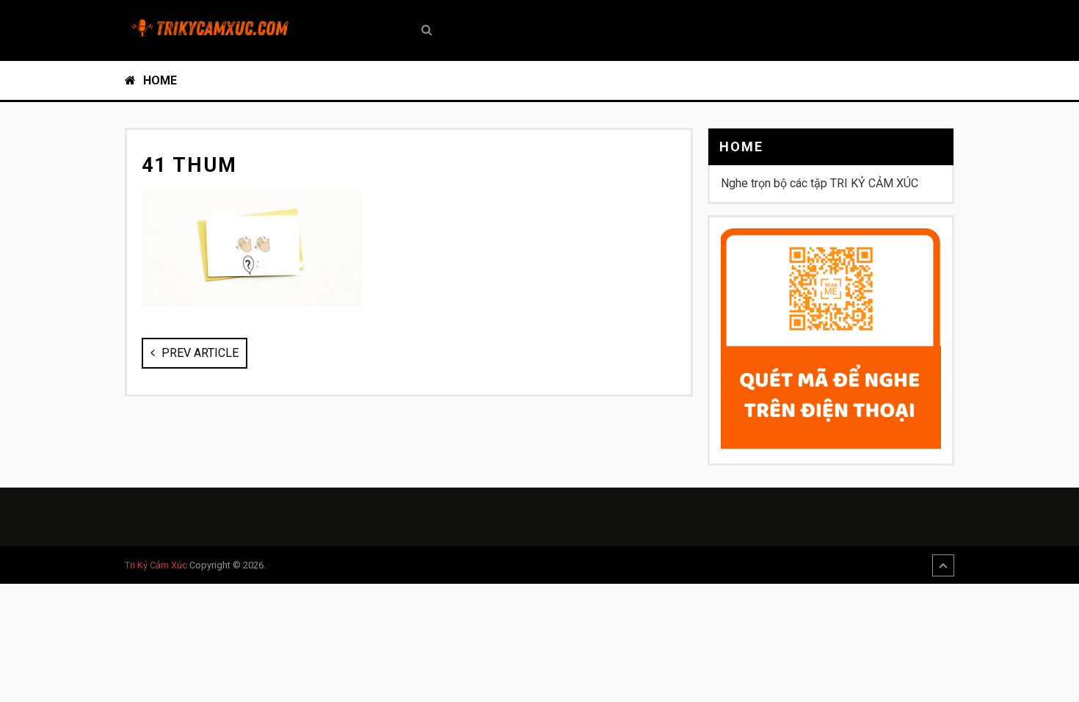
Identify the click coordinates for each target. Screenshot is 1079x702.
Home (158, 80)
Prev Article (199, 353)
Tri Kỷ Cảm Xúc (156, 565)
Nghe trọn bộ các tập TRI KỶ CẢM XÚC (819, 183)
